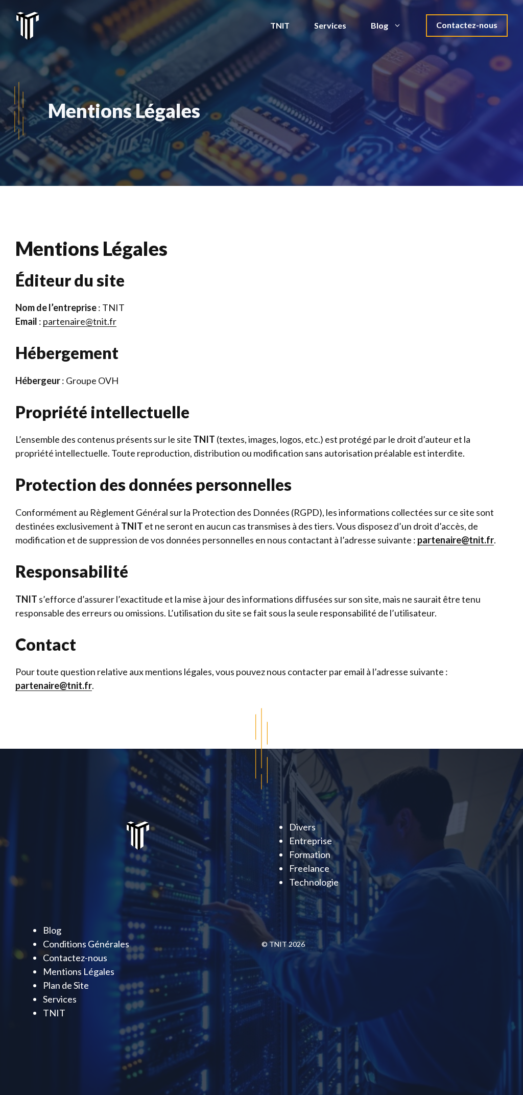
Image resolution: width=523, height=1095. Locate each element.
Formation (309, 854)
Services (330, 25)
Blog (379, 25)
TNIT (280, 25)
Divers (302, 826)
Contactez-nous (466, 25)
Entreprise (310, 840)
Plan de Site (66, 985)
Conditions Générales (86, 943)
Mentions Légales (78, 971)
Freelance (309, 868)
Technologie (314, 882)
